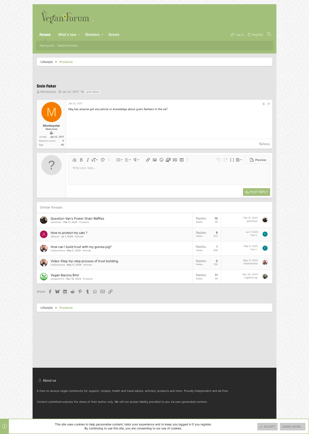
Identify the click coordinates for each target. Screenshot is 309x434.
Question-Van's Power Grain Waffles (77, 218)
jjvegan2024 (57, 278)
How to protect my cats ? (69, 233)
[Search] (269, 34)
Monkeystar (48, 91)
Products (84, 222)
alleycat (55, 236)
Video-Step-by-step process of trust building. (85, 261)
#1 (269, 103)
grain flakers (93, 91)
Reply (266, 144)
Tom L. (254, 235)
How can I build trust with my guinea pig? (81, 247)
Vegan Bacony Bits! (65, 275)
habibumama (58, 250)
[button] (79, 34)
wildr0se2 (56, 222)
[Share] (263, 104)
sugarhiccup (251, 277)
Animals (79, 236)
